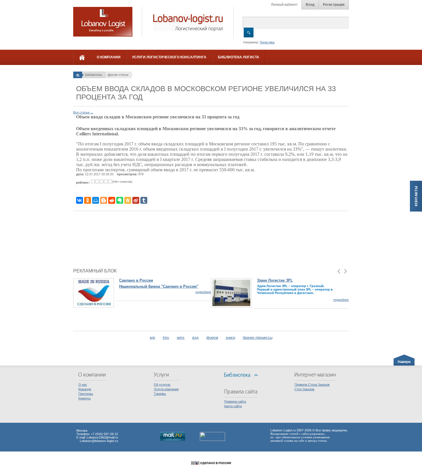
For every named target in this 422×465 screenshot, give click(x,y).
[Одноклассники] (87, 200)
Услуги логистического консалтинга (169, 57)
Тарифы (160, 393)
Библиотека (93, 74)
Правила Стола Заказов (312, 384)
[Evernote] (119, 200)
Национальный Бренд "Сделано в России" (158, 286)
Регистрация (333, 5)
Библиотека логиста (238, 57)
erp (152, 337)
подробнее (203, 292)
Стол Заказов (304, 389)
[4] (106, 181)
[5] (110, 181)
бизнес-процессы (257, 337)
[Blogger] (103, 200)
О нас (82, 384)
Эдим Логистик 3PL (275, 280)
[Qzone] (127, 200)
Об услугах (162, 384)
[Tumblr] (143, 200)
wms (181, 337)
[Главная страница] (77, 74)
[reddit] (111, 200)
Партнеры (85, 393)
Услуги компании (166, 389)
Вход (310, 5)
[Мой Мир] (95, 200)
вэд (195, 337)
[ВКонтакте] (79, 200)
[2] (97, 181)
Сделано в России (136, 280)
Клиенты (84, 398)
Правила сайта (235, 401)
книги (230, 337)
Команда (84, 389)
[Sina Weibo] (135, 200)
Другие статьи (118, 74)
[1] (93, 181)
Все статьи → (83, 112)
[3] (101, 181)
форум (212, 337)
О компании (109, 57)
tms (166, 337)
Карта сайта (233, 406)
